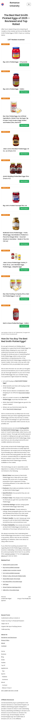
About (3, 643)
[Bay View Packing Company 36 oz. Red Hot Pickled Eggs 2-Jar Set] (16, 285)
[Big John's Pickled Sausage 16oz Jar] (16, 196)
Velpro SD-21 (5, 623)
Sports (3, 674)
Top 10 (3, 665)
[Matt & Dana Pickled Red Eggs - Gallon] (16, 314)
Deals (3, 660)
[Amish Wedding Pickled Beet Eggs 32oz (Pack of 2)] (16, 168)
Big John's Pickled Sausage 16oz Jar (15, 205)
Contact (3, 646)
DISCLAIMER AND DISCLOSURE (9, 691)
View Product (24, 65)
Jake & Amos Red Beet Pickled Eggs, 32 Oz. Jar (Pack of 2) (16, 150)
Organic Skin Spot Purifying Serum (11, 626)
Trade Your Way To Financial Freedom (12, 621)
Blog (2, 657)
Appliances (4, 668)
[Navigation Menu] (29, 4)
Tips (3, 671)
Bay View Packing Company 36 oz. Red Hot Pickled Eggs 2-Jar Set (16, 295)
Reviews (3, 654)
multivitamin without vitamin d (10, 618)
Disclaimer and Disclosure (9, 637)
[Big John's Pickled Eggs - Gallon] (16, 80)
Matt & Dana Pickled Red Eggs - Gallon (16, 323)
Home (3, 651)
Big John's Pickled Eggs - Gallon (13, 89)
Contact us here (10, 554)
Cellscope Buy (5, 629)
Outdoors (5, 679)
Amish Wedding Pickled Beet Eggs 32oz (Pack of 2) (16, 177)
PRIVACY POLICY (7, 688)
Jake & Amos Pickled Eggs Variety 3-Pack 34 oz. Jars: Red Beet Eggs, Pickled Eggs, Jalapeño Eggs (15, 265)
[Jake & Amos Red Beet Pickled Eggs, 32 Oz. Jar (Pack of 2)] (16, 140)
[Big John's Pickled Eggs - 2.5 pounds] (16, 53)
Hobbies (4, 677)
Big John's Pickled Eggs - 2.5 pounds (15, 62)
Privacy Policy (5, 640)
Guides (3, 662)
